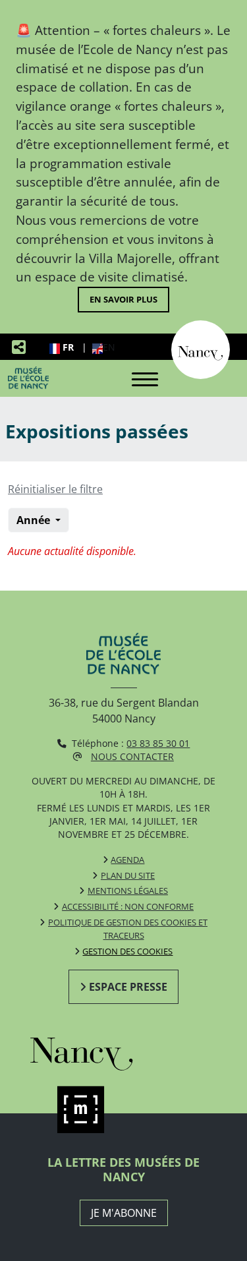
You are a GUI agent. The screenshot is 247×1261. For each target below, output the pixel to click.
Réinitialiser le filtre (55, 489)
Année (34, 520)
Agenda (127, 859)
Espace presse (128, 987)
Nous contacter (132, 756)
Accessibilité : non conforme (128, 906)
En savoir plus (123, 299)
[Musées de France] (124, 1109)
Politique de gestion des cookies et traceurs (127, 928)
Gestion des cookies (127, 951)
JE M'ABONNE (124, 1213)
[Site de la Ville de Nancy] (124, 1050)
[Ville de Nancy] (200, 348)
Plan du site (128, 875)
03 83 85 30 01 (158, 743)
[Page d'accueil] (28, 377)
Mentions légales (128, 890)
